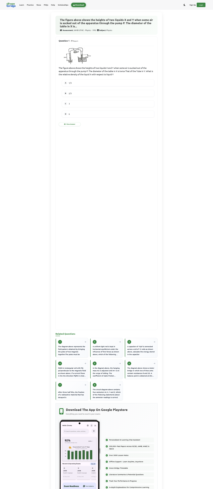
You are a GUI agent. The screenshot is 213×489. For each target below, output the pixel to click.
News (38, 5)
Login (201, 5)
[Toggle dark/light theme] (184, 5)
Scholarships (63, 5)
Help (53, 5)
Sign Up (193, 5)
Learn (21, 5)
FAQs (46, 5)
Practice (30, 5)
